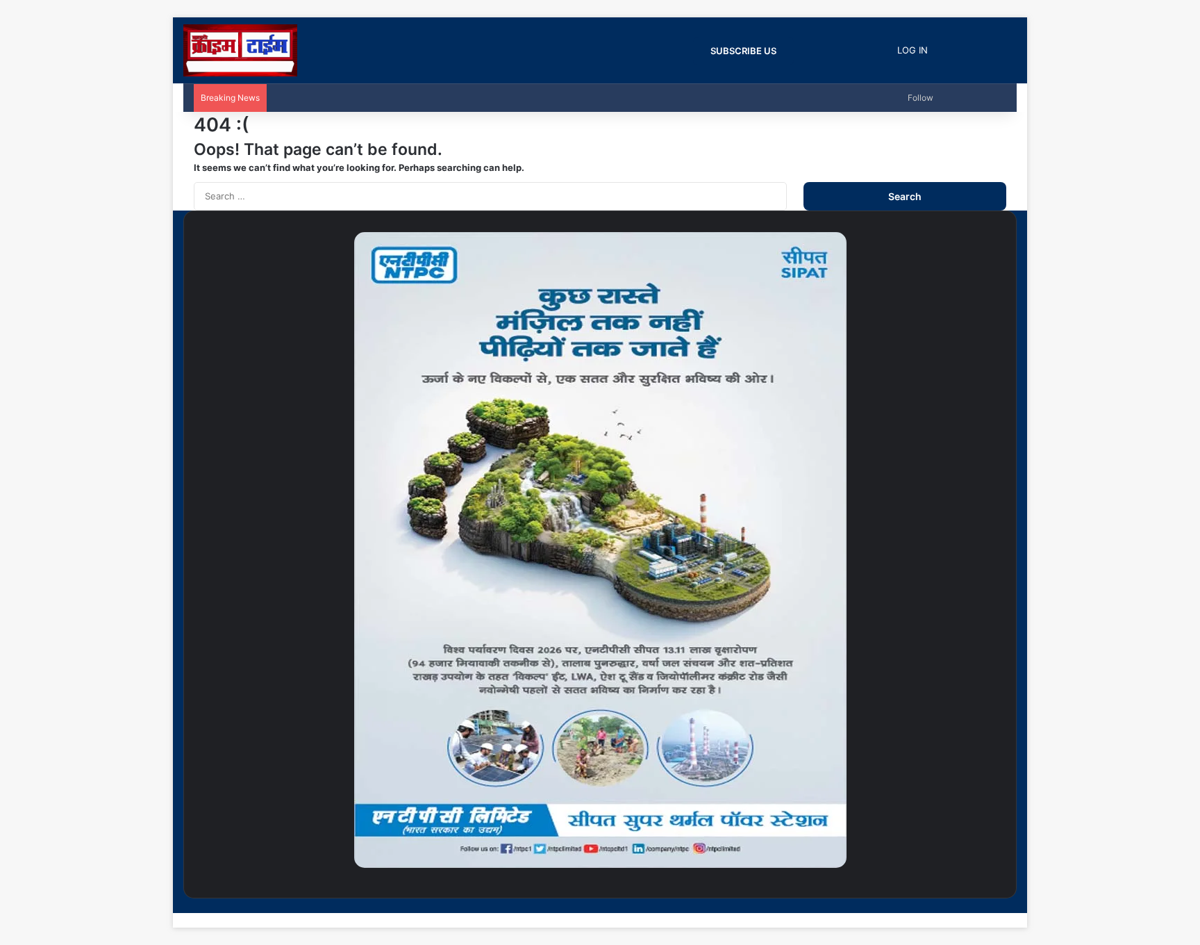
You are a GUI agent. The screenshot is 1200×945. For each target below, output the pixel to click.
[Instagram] (969, 905)
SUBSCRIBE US (743, 50)
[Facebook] (1002, 905)
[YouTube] (980, 905)
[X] (991, 905)
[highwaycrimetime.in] (240, 50)
